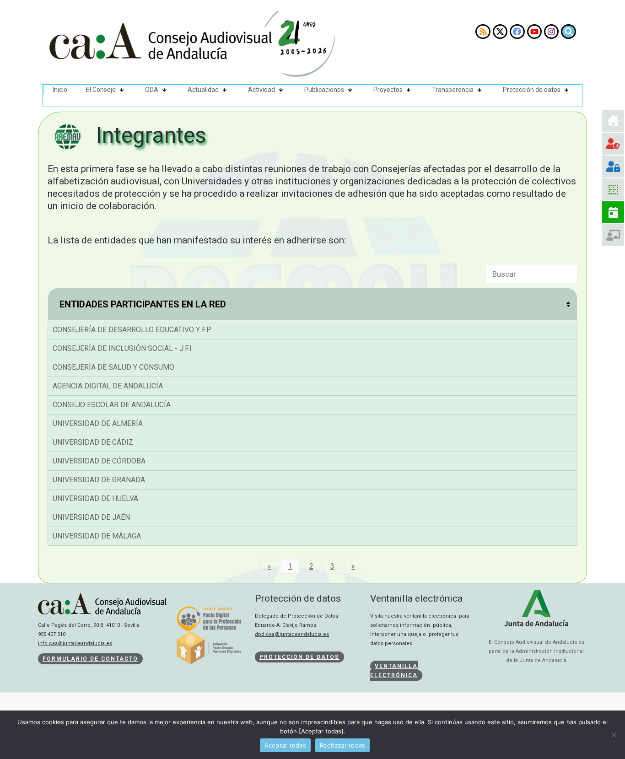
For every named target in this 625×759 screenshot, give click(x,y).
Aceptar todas (285, 745)
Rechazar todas (343, 745)
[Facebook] (517, 31)
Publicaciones (324, 89)
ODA (151, 89)
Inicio (60, 89)
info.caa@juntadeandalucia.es (75, 643)
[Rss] (482, 31)
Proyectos (388, 89)
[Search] (568, 31)
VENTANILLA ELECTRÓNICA (394, 670)
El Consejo (101, 89)
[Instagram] (551, 31)
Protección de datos (531, 89)
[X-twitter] (500, 31)
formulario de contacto (90, 659)
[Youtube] (534, 31)
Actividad (261, 89)
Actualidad (203, 89)
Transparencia (453, 89)
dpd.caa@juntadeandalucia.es (292, 634)
